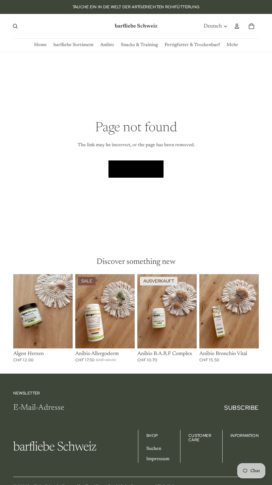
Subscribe (241, 407)
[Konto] (237, 26)
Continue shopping (136, 168)
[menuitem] (232, 45)
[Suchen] (15, 26)
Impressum (158, 459)
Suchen (153, 449)
